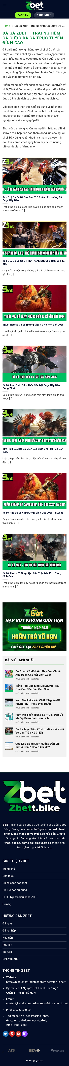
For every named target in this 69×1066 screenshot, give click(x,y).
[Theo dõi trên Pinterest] (12, 1034)
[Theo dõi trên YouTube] (18, 1034)
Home (6, 25)
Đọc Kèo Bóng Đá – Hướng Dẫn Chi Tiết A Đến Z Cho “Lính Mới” (37, 745)
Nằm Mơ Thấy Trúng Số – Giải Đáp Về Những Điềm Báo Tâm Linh (39, 716)
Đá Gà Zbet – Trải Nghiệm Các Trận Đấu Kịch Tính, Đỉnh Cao (32, 575)
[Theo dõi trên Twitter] (6, 1034)
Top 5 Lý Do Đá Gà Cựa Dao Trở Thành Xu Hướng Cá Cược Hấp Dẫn (32, 199)
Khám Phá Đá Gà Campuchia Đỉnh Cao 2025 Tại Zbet (33, 512)
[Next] (66, 1053)
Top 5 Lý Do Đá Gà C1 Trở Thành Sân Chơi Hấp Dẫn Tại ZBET (34, 262)
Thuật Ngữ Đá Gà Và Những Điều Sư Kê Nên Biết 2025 (33, 324)
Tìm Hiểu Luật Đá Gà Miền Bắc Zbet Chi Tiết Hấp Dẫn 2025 (33, 450)
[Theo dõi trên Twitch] (25, 1034)
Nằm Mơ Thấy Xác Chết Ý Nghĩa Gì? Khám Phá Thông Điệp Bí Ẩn (37, 702)
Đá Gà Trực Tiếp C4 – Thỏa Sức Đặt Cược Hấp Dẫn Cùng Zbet (31, 387)
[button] (5, 6)
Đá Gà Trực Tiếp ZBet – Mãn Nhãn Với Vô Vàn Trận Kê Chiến (39, 730)
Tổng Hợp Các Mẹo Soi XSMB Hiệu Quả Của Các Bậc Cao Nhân (37, 687)
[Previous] (3, 1053)
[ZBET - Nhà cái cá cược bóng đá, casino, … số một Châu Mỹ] (34, 5)
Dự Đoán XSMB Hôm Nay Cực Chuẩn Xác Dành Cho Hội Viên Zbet (38, 673)
